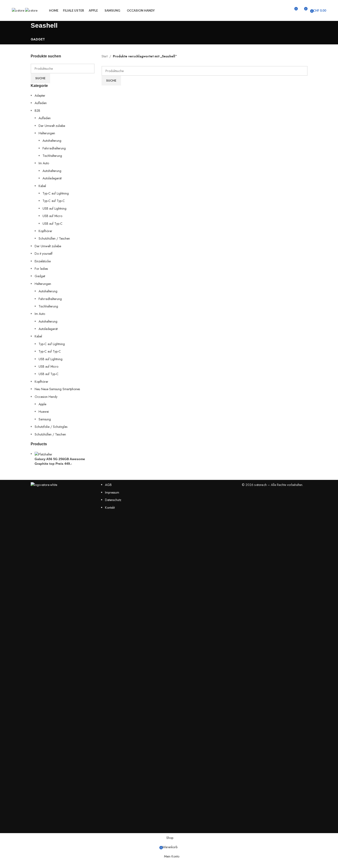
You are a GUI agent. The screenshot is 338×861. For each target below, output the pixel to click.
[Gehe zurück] (25, 28)
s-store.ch (260, 484)
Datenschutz (113, 500)
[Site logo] (18, 10)
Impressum (112, 492)
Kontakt (110, 507)
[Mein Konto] (285, 10)
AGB (108, 484)
